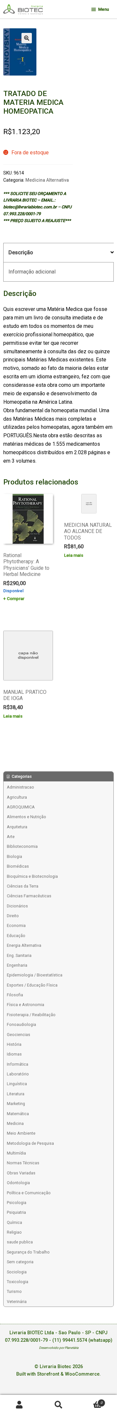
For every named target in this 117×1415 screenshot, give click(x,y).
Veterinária (17, 1301)
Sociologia (17, 1271)
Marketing (16, 1103)
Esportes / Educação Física (32, 985)
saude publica (20, 1242)
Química (14, 1222)
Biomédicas (18, 866)
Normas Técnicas (23, 1162)
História (14, 1044)
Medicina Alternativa (47, 180)
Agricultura (17, 797)
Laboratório (18, 1074)
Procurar (58, 1405)
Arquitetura (17, 826)
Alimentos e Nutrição (26, 816)
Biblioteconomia (22, 846)
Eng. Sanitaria (19, 955)
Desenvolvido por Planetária (58, 1348)
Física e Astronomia (25, 1004)
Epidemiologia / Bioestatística (34, 975)
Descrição (20, 252)
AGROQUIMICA (21, 807)
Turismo (14, 1291)
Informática (17, 1064)
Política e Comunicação (29, 1192)
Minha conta (19, 1405)
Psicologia (16, 1202)
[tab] (58, 252)
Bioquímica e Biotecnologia (32, 876)
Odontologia (18, 1182)
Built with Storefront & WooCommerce (57, 1374)
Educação (16, 935)
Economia (16, 925)
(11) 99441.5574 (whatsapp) (82, 1340)
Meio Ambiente (21, 1133)
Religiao (14, 1232)
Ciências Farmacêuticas (29, 895)
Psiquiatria (16, 1212)
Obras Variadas (21, 1172)
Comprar (15, 598)
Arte (11, 836)
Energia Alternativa (24, 945)
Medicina (15, 1123)
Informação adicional (32, 272)
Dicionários (17, 906)
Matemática (18, 1113)
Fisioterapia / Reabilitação (31, 1014)
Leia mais (73, 555)
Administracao (20, 787)
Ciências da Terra (22, 886)
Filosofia (15, 994)
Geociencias (18, 1034)
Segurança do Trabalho (28, 1252)
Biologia (14, 856)
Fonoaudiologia (21, 1024)
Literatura (15, 1093)
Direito (13, 915)
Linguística (17, 1083)
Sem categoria (20, 1261)
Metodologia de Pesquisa (30, 1143)
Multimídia (16, 1153)
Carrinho (90, 1400)
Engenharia (17, 965)
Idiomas (14, 1054)
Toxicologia (17, 1281)
